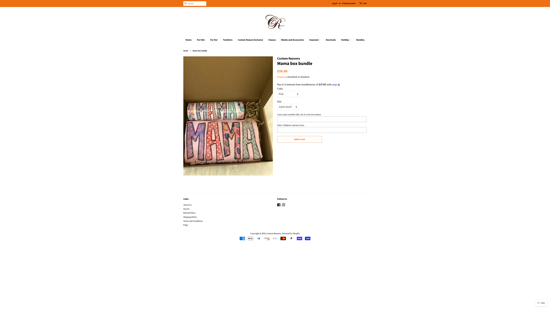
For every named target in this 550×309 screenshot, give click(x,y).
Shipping (281, 76)
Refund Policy (189, 212)
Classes (272, 39)
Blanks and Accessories (292, 39)
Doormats (331, 39)
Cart (365, 3)
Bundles (360, 39)
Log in (334, 3)
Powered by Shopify (291, 233)
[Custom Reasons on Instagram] (283, 205)
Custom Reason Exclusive (250, 39)
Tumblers (227, 39)
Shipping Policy (190, 217)
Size (279, 101)
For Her (214, 39)
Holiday (345, 39)
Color (280, 88)
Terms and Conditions (193, 221)
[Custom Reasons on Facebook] (278, 205)
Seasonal (314, 39)
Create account (348, 3)
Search (186, 208)
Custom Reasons (273, 233)
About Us (187, 204)
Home (188, 39)
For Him (201, 39)
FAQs (185, 225)
